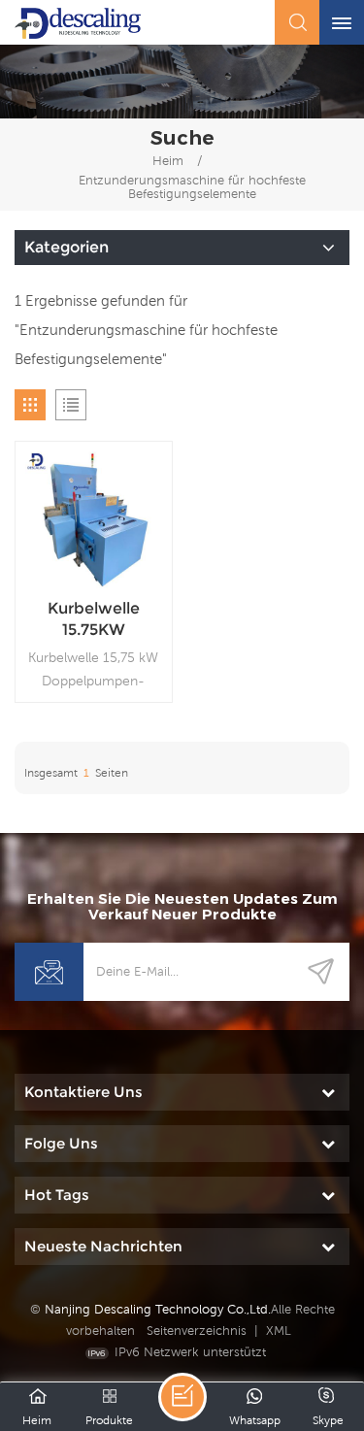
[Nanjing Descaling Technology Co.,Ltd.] (78, 23)
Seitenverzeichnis (197, 1330)
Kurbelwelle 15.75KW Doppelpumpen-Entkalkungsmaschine (93, 620)
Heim (167, 160)
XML (278, 1330)
